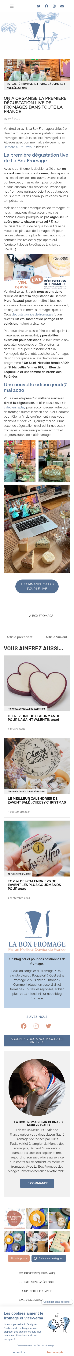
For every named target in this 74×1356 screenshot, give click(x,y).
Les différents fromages (37, 1273)
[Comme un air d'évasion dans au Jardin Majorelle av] (14, 1241)
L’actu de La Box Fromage (37, 1299)
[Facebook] (46, 6)
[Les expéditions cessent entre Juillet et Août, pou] (59, 1241)
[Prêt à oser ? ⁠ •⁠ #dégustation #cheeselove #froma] (14, 1218)
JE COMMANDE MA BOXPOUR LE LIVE (37, 586)
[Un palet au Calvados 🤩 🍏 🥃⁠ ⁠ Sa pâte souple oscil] (36, 1218)
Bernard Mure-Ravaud (19, 147)
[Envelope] (62, 6)
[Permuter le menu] (11, 6)
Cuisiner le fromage (37, 1291)
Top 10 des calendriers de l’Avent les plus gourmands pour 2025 (34, 885)
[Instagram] (54, 6)
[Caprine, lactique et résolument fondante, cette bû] (59, 1218)
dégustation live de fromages (32, 314)
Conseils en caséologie (37, 1282)
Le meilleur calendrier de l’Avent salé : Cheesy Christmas (37, 800)
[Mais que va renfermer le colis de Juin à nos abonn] (36, 1241)
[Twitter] (38, 6)
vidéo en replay (14, 407)
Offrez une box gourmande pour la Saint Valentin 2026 (34, 718)
